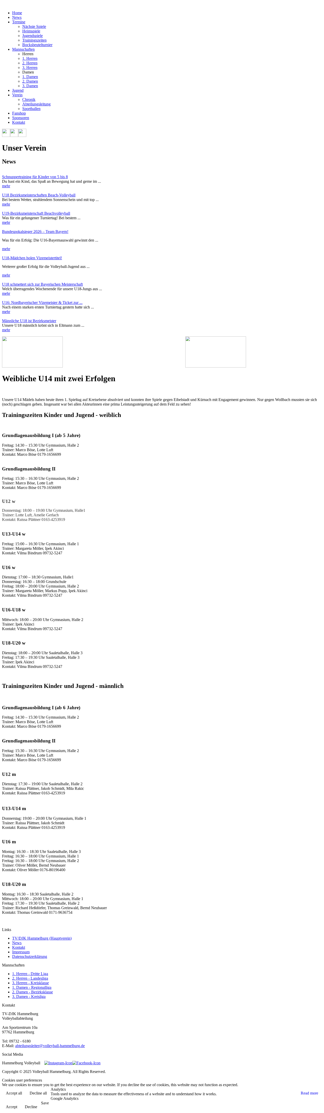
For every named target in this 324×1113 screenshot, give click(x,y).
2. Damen (30, 81)
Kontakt (18, 122)
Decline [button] (31, 1107)
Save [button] (45, 1103)
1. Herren (29, 58)
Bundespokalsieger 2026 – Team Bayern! (35, 231)
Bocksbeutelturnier (37, 45)
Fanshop (19, 113)
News (17, 17)
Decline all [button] (38, 1093)
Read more (309, 1093)
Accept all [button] (14, 1093)
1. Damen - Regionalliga (31, 987)
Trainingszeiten (34, 40)
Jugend (18, 90)
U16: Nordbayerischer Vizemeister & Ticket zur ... (42, 302)
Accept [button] (11, 1107)
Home (17, 13)
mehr (6, 186)
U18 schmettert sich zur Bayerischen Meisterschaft (42, 284)
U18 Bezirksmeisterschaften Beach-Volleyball (38, 195)
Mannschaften (23, 49)
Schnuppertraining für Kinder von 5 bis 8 (35, 177)
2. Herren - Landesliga (30, 978)
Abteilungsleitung (36, 104)
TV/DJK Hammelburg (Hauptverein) (42, 938)
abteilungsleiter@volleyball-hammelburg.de (50, 1046)
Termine (18, 22)
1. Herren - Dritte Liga (30, 974)
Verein (17, 95)
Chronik (28, 99)
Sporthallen (31, 108)
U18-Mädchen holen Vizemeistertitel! (32, 258)
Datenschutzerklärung (29, 956)
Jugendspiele (32, 35)
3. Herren (29, 67)
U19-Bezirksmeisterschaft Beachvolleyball (36, 213)
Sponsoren (20, 118)
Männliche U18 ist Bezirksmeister (29, 321)
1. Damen (30, 77)
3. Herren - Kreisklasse (30, 983)
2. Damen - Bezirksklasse (32, 992)
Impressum (21, 952)
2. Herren (29, 63)
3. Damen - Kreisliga (29, 996)
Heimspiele (31, 31)
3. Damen (30, 86)
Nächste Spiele (34, 26)
